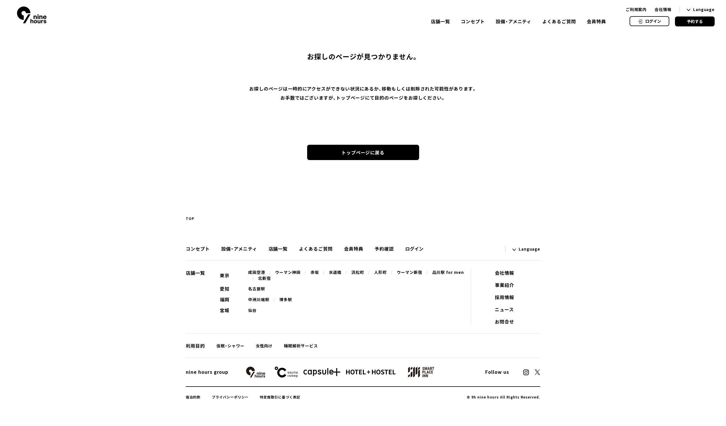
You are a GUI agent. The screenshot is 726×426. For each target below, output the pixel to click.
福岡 (224, 299)
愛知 (224, 288)
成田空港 (256, 272)
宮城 (224, 310)
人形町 (380, 272)
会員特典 (596, 21)
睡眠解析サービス (301, 346)
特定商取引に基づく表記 (280, 397)
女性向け (264, 346)
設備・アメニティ (514, 21)
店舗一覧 (440, 21)
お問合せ (504, 321)
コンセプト (473, 21)
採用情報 (504, 297)
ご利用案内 (636, 9)
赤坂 (315, 272)
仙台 (252, 310)
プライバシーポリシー (230, 397)
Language (704, 9)
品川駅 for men (448, 272)
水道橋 (335, 272)
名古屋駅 (256, 288)
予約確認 (384, 248)
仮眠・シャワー (230, 346)
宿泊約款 (193, 397)
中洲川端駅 (258, 299)
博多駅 (285, 299)
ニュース (504, 309)
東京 (224, 275)
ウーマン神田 (288, 272)
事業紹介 (504, 285)
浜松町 (357, 272)
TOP (190, 218)
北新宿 (264, 278)
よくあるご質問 (559, 21)
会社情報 (663, 9)
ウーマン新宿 (409, 272)
